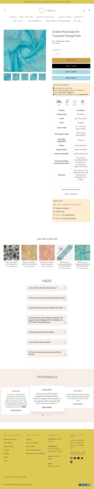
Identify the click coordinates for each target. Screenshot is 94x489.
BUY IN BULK (71, 78)
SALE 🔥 (77, 21)
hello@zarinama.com (69, 218)
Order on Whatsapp (62, 208)
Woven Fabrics (8, 446)
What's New (65, 17)
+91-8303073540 (68, 215)
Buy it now (71, 66)
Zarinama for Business (58, 21)
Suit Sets (18, 21)
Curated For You (45, 17)
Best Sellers (26, 17)
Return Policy (60, 211)
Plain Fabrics (8, 443)
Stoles (6, 457)
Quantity (56, 50)
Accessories (35, 21)
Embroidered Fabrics (10, 439)
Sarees (13, 17)
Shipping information (71, 189)
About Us (29, 439)
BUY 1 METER (71, 72)
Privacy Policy (30, 446)
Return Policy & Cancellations (35, 454)
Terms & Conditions (32, 443)
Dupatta (6, 454)
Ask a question (71, 194)
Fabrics (78, 17)
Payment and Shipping (33, 450)
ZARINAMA (13, 485)
